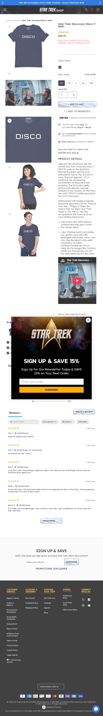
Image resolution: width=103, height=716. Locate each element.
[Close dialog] (88, 320)
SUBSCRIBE (51, 389)
